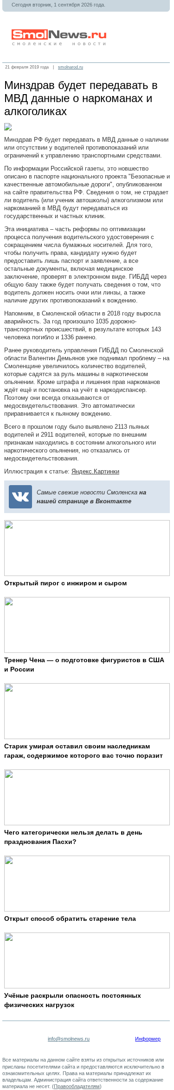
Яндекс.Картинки (95, 471)
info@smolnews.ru (69, 1039)
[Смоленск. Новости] (59, 44)
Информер (148, 1039)
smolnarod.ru (70, 67)
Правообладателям (77, 1086)
